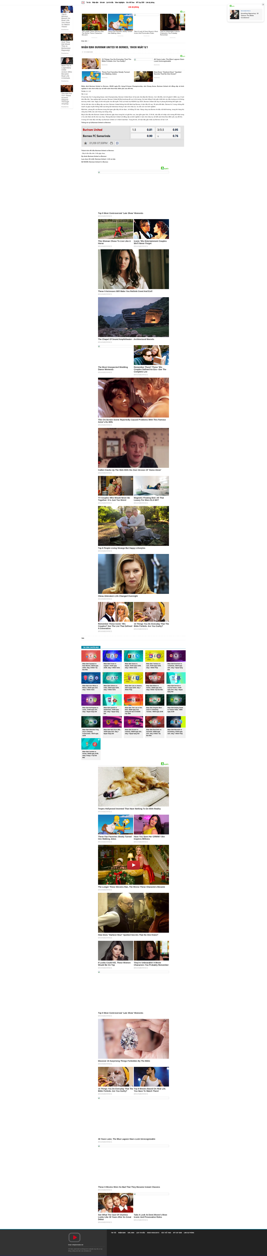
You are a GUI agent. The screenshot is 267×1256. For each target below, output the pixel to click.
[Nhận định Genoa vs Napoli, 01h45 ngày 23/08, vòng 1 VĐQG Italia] (133, 656)
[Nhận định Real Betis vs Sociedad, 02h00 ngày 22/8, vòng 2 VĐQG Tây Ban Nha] (154, 722)
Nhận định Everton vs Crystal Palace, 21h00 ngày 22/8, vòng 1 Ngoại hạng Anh (175, 688)
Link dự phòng (150, 2)
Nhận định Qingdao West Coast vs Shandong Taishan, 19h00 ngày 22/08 (154, 709)
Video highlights (120, 2)
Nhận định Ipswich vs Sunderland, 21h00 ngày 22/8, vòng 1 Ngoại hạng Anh (111, 710)
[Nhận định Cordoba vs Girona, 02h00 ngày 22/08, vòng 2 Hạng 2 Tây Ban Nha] (91, 744)
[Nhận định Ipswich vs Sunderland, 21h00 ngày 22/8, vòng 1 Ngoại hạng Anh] (112, 700)
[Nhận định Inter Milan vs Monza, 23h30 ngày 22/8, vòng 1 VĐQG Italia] (91, 678)
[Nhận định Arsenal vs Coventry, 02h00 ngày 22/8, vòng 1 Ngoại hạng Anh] (133, 722)
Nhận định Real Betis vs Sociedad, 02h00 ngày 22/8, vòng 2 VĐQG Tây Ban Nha (153, 732)
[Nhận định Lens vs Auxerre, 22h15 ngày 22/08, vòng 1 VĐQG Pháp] (133, 678)
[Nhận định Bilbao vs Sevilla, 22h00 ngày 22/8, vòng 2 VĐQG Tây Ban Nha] (154, 678)
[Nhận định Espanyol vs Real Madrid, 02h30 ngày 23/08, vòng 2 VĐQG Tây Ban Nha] (91, 656)
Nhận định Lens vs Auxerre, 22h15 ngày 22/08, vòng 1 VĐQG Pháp (133, 687)
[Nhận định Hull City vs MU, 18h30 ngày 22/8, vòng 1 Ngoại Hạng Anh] (112, 722)
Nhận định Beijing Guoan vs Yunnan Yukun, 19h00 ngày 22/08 (175, 709)
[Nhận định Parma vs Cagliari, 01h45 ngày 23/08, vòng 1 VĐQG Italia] (112, 656)
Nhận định (95, 2)
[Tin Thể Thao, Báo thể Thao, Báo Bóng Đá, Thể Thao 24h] (83, 3)
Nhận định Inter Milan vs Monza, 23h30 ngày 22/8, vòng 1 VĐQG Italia (90, 687)
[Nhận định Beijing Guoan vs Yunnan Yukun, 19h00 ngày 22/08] (176, 700)
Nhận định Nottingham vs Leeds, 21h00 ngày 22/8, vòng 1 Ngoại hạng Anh (90, 709)
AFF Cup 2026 (140, 2)
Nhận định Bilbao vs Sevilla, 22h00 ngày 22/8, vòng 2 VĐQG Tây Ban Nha (154, 687)
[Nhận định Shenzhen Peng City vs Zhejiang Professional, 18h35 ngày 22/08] (91, 722)
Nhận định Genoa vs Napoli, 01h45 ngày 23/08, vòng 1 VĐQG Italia (133, 665)
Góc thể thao (130, 2)
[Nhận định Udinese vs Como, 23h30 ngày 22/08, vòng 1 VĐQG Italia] (112, 678)
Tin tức (88, 2)
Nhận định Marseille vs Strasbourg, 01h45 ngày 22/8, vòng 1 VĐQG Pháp (175, 731)
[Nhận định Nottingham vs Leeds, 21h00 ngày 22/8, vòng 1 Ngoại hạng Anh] (91, 700)
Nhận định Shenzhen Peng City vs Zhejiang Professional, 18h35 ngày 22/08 (90, 732)
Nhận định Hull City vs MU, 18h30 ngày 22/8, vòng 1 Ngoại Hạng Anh (112, 731)
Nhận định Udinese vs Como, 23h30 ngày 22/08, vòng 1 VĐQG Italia (111, 687)
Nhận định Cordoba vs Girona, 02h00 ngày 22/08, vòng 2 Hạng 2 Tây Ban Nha (90, 754)
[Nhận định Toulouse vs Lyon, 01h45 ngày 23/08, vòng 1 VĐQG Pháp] (154, 656)
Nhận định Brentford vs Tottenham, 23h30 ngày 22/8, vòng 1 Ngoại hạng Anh (175, 666)
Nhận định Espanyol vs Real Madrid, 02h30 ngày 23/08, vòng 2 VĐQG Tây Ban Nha (90, 666)
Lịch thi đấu (109, 2)
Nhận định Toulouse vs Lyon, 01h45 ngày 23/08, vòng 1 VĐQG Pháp (153, 665)
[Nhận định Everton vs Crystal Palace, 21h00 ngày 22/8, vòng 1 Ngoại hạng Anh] (176, 678)
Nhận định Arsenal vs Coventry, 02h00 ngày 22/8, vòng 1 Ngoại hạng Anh (133, 731)
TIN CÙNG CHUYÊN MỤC (91, 647)
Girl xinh (102, 2)
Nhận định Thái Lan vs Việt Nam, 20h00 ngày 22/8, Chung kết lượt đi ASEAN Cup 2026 (133, 710)
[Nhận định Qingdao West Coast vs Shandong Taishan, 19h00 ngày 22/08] (154, 700)
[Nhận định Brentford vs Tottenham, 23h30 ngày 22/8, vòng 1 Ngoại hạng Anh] (176, 656)
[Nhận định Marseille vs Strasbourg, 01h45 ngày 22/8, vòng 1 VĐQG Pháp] (176, 722)
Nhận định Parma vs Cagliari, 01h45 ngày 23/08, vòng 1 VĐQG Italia (112, 665)
